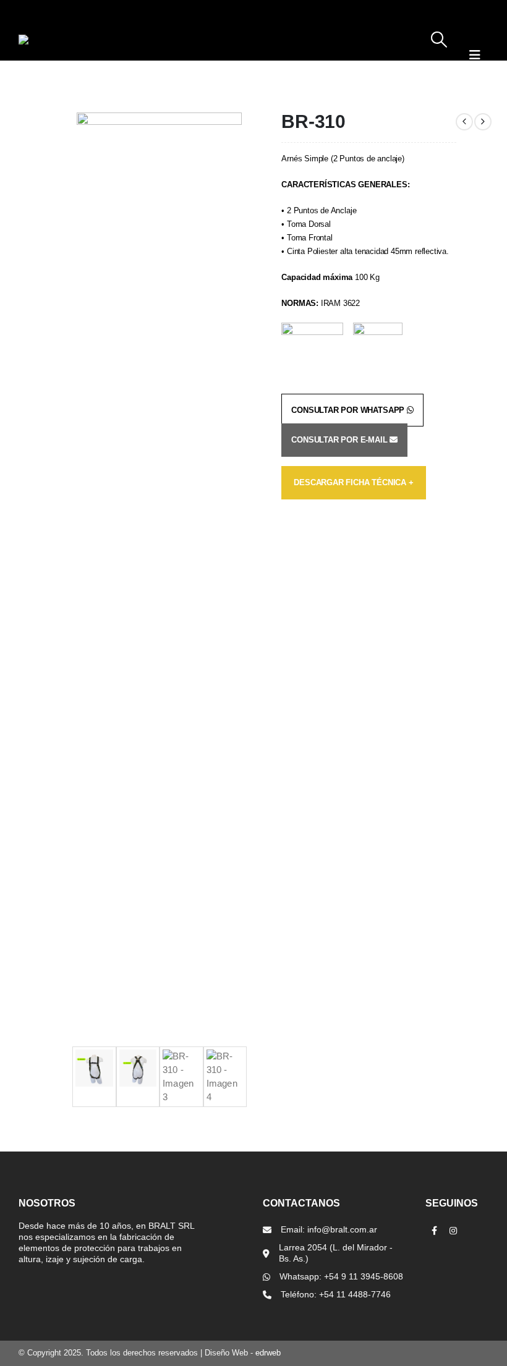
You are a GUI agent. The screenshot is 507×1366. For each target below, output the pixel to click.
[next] (483, 121)
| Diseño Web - (239, 1353)
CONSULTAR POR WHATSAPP (349, 410)
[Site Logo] (68, 40)
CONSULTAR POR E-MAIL (340, 439)
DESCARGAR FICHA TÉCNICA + (353, 482)
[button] (439, 46)
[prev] (464, 121)
